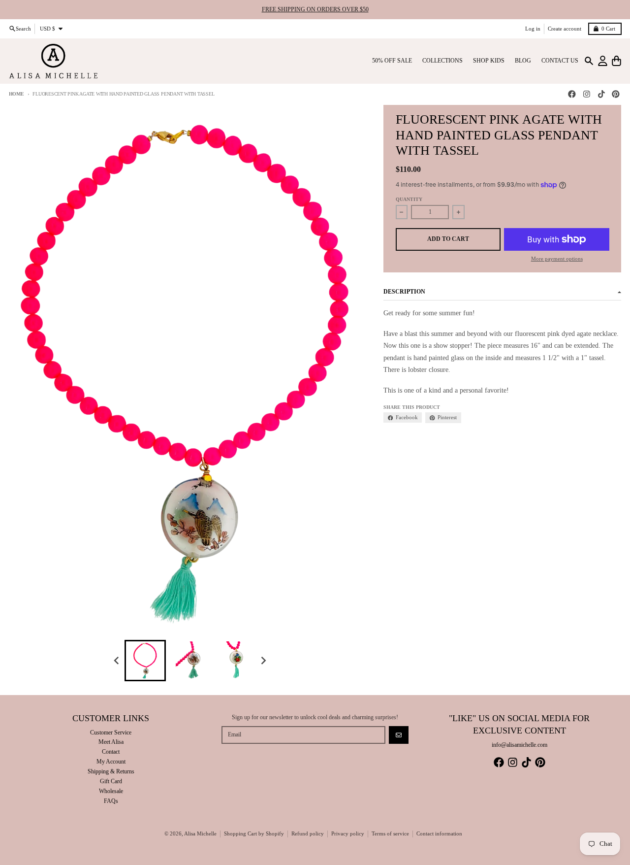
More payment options (557, 259)
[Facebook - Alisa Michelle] (572, 94)
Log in (532, 28)
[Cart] (616, 61)
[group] (145, 660)
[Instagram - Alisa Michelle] (586, 94)
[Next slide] (263, 660)
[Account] (603, 61)
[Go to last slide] (117, 660)
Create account (564, 28)
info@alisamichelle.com (519, 744)
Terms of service (390, 833)
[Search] (589, 61)
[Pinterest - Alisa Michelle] (616, 94)
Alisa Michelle (200, 833)
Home (16, 94)
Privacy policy (347, 833)
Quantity (409, 199)
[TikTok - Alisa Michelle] (601, 94)
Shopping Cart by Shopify (254, 833)
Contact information (439, 833)
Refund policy (307, 833)
